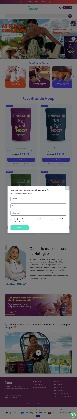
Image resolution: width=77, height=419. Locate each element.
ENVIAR (19, 228)
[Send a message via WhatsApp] (73, 415)
